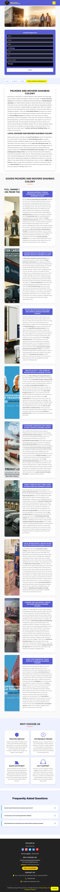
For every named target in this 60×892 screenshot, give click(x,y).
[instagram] (26, 849)
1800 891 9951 (35, 854)
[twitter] (30, 849)
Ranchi (22, 81)
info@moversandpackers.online (31, 881)
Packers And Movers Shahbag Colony (37, 345)
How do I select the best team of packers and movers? (18, 808)
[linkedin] (33, 849)
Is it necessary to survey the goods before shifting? (17, 815)
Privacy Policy (43, 887)
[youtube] (37, 849)
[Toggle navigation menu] (54, 2)
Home (7, 81)
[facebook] (22, 849)
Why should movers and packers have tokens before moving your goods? (23, 823)
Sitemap (33, 889)
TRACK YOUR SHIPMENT (30, 868)
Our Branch (14, 81)
